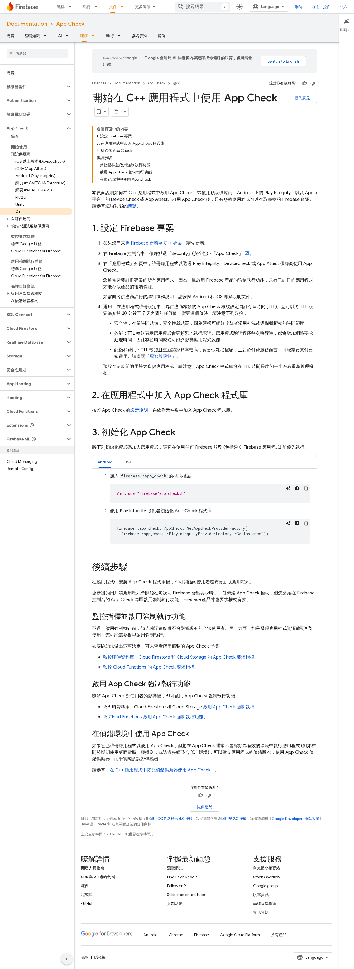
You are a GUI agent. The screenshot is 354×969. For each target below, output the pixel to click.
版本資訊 (261, 894)
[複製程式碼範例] (305, 488)
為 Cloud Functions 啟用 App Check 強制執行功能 (153, 717)
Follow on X (177, 885)
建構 (61, 6)
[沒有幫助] (313, 83)
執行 (87, 6)
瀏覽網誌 (175, 868)
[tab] (105, 461)
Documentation (27, 23)
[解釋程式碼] (288, 488)
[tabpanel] (204, 508)
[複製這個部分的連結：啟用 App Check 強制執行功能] (196, 684)
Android (150, 934)
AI (60, 35)
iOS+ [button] (127, 461)
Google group (265, 885)
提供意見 (302, 97)
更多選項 (142, 6)
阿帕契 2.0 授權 (233, 818)
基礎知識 (32, 35)
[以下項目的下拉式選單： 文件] (123, 6)
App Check (70, 23)
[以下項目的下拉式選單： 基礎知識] (46, 35)
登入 (343, 6)
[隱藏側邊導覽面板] (66, 959)
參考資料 (140, 35)
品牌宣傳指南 (264, 903)
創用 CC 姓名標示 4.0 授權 (170, 818)
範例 (161, 35)
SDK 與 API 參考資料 (98, 876)
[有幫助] (304, 83)
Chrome (176, 934)
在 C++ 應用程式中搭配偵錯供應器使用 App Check (160, 770)
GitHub (87, 903)
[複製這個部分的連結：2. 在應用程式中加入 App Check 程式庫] (253, 396)
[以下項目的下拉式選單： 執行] (97, 6)
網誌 (299, 6)
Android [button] (105, 461)
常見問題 (261, 912)
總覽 (10, 35)
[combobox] (202, 7)
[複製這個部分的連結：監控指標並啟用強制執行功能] (191, 617)
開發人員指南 (92, 868)
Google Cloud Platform (240, 934)
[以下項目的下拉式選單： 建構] (71, 6)
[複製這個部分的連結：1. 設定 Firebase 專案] (179, 228)
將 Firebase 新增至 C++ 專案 (153, 243)
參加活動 (175, 903)
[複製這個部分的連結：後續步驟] (133, 567)
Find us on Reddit (182, 876)
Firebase (99, 83)
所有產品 (279, 934)
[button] (33, 86)
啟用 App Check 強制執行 (228, 707)
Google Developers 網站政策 (295, 818)
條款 (85, 957)
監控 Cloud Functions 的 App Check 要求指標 (148, 667)
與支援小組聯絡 (266, 868)
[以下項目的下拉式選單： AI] (68, 35)
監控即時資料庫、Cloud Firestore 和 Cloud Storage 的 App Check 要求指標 (178, 657)
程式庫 (87, 894)
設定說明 (139, 410)
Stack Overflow (266, 876)
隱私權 (100, 957)
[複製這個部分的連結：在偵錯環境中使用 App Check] (194, 734)
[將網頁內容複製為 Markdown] (116, 111)
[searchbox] (37, 53)
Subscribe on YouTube (186, 894)
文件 (113, 6)
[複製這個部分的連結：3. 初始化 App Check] (180, 433)
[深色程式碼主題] (297, 488)
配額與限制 (161, 356)
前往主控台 (321, 6)
